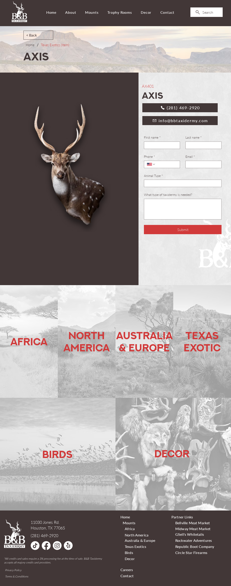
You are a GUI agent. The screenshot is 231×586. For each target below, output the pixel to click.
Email (190, 156)
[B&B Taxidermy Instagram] (57, 545)
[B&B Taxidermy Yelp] (68, 545)
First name (152, 137)
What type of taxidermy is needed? (168, 195)
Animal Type (153, 176)
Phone (149, 156)
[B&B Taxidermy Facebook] (46, 545)
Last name (193, 137)
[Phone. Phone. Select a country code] (151, 164)
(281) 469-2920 (44, 535)
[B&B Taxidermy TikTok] (35, 545)
